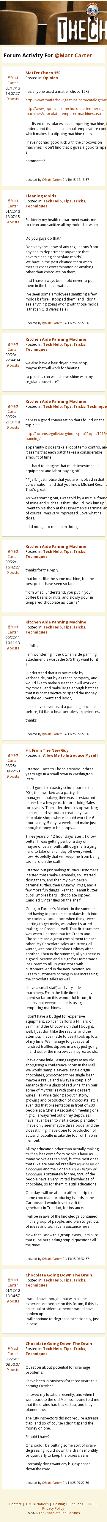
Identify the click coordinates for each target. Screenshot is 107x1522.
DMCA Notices (37, 1504)
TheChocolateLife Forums (59, 1512)
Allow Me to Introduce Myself (70, 755)
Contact (15, 1504)
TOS (91, 1504)
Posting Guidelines (68, 1504)
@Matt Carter (12, 80)
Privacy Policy (53, 1508)
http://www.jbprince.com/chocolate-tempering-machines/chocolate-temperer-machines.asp (65, 111)
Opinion (50, 77)
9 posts (13, 98)
